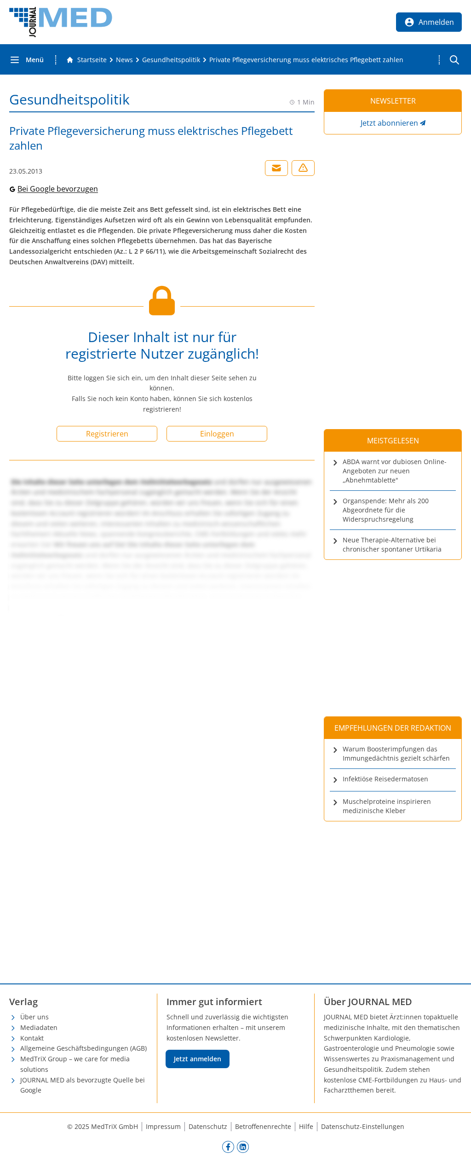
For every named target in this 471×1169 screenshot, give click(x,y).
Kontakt (32, 1038)
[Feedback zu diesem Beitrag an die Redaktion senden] (303, 168)
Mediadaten (38, 1027)
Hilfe (306, 1126)
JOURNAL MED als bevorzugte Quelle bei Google (82, 1085)
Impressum (163, 1126)
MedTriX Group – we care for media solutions (75, 1064)
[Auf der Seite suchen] (454, 59)
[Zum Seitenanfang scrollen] (454, 1152)
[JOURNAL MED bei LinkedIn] (243, 1146)
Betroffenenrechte (263, 1126)
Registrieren (107, 434)
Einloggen (217, 434)
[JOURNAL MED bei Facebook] (228, 1146)
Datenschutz (208, 1126)
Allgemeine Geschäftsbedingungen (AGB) (83, 1048)
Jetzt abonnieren (389, 123)
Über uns (34, 1016)
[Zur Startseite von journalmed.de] (60, 22)
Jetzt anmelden (197, 1058)
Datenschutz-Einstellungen (362, 1126)
